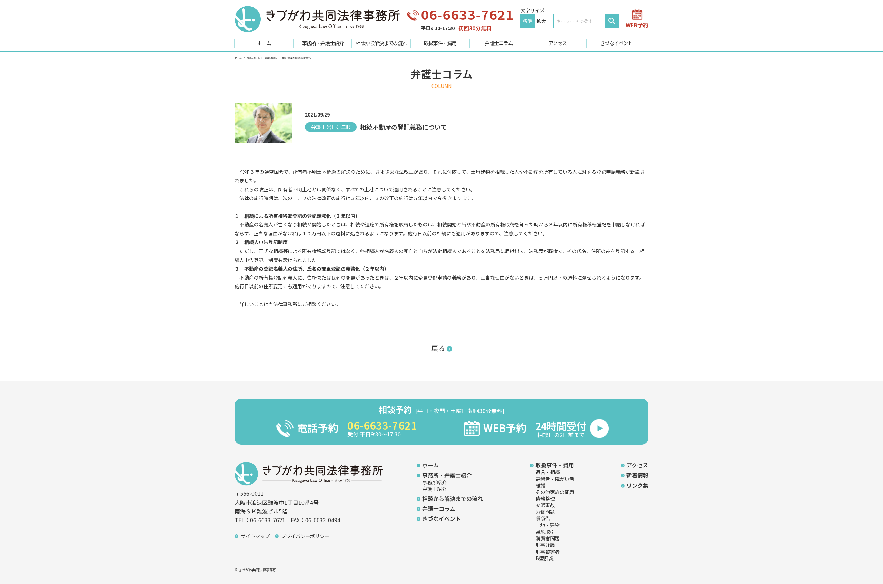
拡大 (541, 21)
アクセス (557, 43)
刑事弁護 (545, 544)
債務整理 (545, 498)
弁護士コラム (499, 43)
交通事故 (545, 505)
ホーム (264, 43)
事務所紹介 (435, 482)
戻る (438, 348)
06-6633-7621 (467, 14)
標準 (527, 21)
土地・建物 (548, 525)
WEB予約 (637, 24)
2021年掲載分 (271, 57)
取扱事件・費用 (440, 43)
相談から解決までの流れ (381, 43)
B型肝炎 (545, 558)
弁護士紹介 (435, 488)
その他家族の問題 (555, 492)
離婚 (540, 485)
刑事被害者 (548, 551)
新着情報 (637, 475)
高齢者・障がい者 (555, 478)
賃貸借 (543, 518)
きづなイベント (616, 43)
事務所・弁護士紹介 (323, 43)
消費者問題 (548, 538)
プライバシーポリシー (305, 536)
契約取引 (545, 531)
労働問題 (545, 511)
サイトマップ (255, 536)
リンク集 (637, 485)
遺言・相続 (548, 472)
